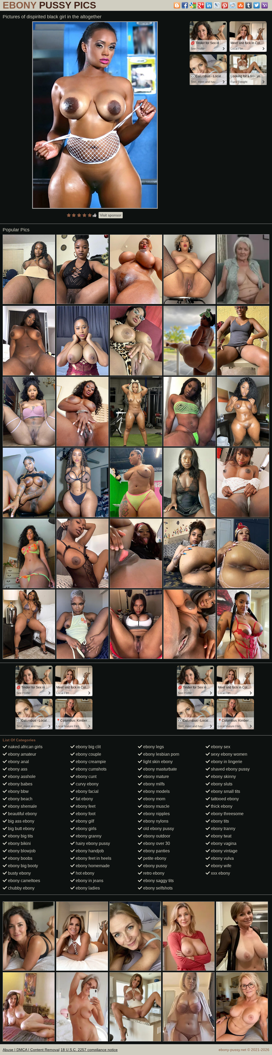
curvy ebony (87, 784)
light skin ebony (157, 761)
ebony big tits (20, 836)
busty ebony (19, 873)
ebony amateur (21, 754)
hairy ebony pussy (92, 843)
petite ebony (154, 858)
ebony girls (85, 828)
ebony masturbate (159, 769)
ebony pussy (154, 865)
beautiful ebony (22, 813)
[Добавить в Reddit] (233, 5)
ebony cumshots (91, 769)
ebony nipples (156, 813)
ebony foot (85, 813)
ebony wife (220, 865)
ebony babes (19, 784)
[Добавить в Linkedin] (209, 5)
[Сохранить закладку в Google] (193, 5)
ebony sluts (221, 784)
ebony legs (153, 747)
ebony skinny (223, 776)
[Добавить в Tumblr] (248, 5)
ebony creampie (90, 761)
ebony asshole (21, 776)
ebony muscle (155, 806)
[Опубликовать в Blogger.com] (177, 5)
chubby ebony (21, 888)
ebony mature (155, 776)
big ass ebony (20, 821)
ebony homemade (92, 865)
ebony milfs (153, 784)
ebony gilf (84, 821)
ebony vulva (222, 858)
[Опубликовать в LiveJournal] (217, 5)
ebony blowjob (21, 851)
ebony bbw (18, 791)
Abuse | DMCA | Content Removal (31, 1050)
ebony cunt (85, 776)
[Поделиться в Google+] (201, 5)
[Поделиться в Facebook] (185, 5)
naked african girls (24, 747)
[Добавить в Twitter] (256, 5)
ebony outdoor (156, 836)
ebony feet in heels (93, 858)
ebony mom (153, 799)
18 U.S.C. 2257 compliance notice (89, 1050)
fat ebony (84, 799)
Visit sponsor (110, 215)
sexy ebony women (228, 754)
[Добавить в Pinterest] (225, 5)
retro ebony (153, 873)
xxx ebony (220, 873)
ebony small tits (225, 791)
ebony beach (19, 799)
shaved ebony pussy (230, 769)
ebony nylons (155, 821)
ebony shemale (22, 806)
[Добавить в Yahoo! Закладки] (264, 5)
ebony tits (219, 821)
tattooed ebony (224, 799)
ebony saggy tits (158, 880)
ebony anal (18, 761)
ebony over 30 (156, 843)
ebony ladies (87, 888)
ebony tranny (222, 828)
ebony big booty (22, 865)
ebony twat (220, 836)
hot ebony (84, 873)
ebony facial (87, 791)
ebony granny (88, 836)
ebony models (156, 791)
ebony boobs (19, 858)
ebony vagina (223, 843)
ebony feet (85, 806)
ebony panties (156, 851)
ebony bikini (19, 843)
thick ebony (221, 806)
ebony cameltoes (23, 880)
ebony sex (220, 747)
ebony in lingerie (226, 761)
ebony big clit (88, 747)
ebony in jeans (89, 880)
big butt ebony (21, 828)
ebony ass (17, 769)
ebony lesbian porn (160, 754)
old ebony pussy (158, 828)
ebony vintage (223, 851)
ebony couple (88, 754)
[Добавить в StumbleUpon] (240, 5)
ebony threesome (227, 813)
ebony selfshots (157, 888)
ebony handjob (89, 851)
